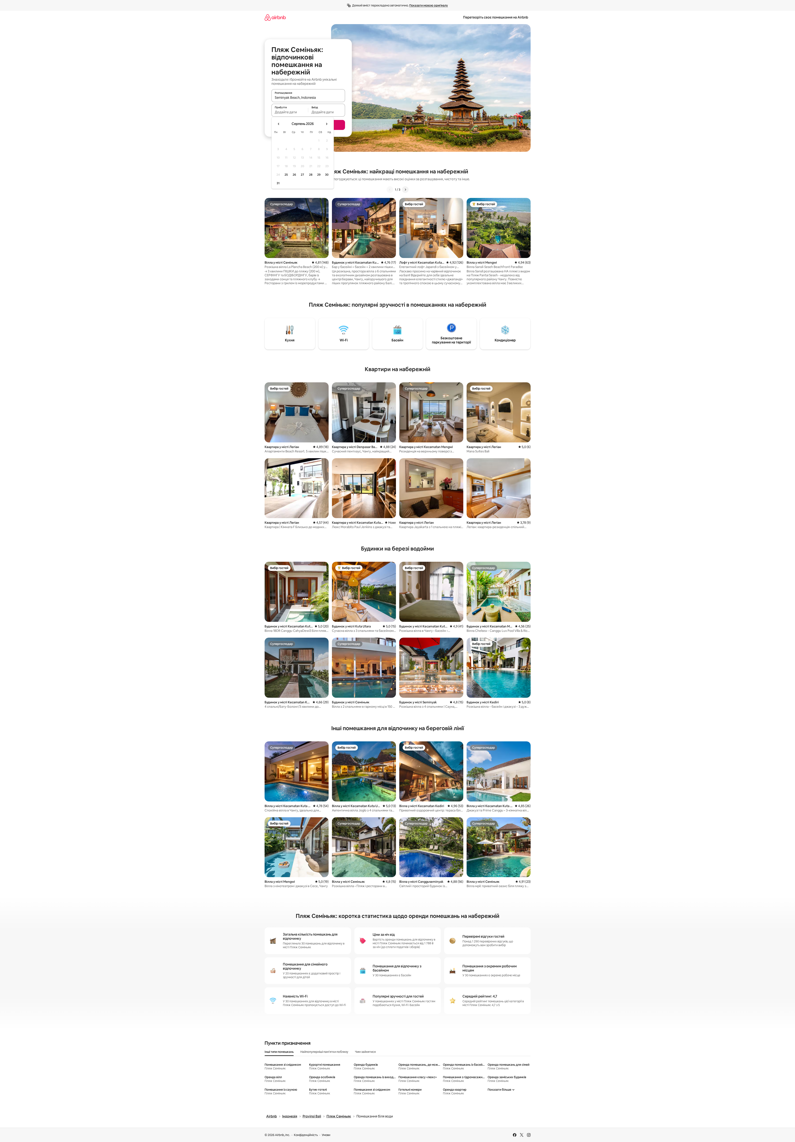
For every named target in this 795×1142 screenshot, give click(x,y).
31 (278, 183)
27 (302, 175)
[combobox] (308, 97)
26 (294, 175)
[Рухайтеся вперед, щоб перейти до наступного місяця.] (326, 124)
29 (318, 175)
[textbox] (290, 112)
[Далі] (405, 189)
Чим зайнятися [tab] (365, 1052)
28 (310, 175)
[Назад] (390, 189)
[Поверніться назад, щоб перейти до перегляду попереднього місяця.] (278, 124)
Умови (326, 1135)
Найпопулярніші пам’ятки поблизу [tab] (324, 1052)
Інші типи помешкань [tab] (279, 1052)
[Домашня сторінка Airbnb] (275, 17)
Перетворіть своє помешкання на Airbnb (495, 17)
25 (286, 175)
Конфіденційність (306, 1135)
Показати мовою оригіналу (428, 5)
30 (327, 175)
